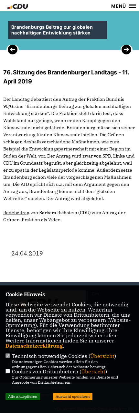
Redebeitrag (16, 213)
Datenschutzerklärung (34, 345)
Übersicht (102, 356)
